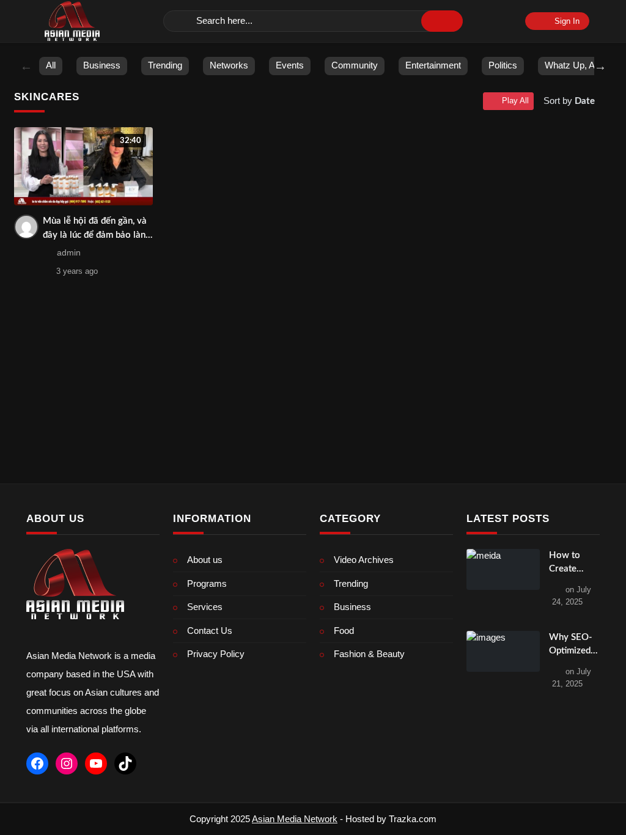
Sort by (569, 100)
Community (354, 65)
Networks (229, 65)
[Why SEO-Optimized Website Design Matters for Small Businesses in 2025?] (503, 651)
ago (77, 271)
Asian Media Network (294, 819)
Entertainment (433, 65)
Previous (26, 66)
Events (290, 65)
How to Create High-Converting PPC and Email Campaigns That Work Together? (571, 563)
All (51, 65)
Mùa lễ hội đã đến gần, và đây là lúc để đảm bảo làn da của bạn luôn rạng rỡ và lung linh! (97, 229)
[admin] (26, 227)
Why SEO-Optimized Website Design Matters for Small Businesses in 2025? (572, 645)
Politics (502, 65)
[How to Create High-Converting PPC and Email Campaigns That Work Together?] (503, 569)
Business (101, 65)
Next (600, 66)
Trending (165, 65)
